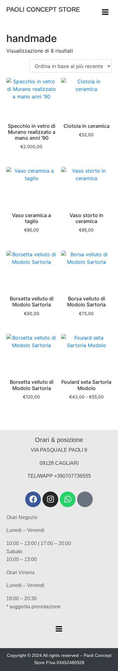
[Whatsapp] (68, 499)
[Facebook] (33, 499)
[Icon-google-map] (85, 499)
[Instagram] (50, 499)
